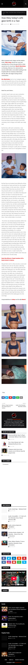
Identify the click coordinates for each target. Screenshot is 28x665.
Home (4, 12)
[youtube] (14, 562)
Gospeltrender (6, 24)
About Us (11, 659)
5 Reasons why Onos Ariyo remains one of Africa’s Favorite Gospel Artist (16, 451)
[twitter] (9, 558)
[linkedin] (14, 558)
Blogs (7, 12)
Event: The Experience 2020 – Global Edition (15, 617)
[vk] (4, 562)
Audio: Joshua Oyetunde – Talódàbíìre (15, 526)
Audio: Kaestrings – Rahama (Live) (17, 509)
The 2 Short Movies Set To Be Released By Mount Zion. (15, 443)
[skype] (24, 562)
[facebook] (4, 558)
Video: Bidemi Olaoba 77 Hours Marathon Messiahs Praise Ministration (16, 543)
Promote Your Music (19, 659)
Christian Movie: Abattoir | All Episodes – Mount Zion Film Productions (16, 534)
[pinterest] (24, 558)
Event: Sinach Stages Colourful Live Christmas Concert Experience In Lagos (17, 609)
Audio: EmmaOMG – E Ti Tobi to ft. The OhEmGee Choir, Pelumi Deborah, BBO (17, 517)
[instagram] (9, 562)
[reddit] (19, 558)
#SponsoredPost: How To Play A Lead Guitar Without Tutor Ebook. (17, 436)
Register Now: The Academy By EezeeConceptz (16, 624)
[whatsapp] (19, 562)
